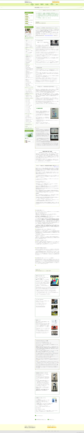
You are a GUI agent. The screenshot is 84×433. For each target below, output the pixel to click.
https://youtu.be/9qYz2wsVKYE (40, 306)
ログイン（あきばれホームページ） (80, 432)
